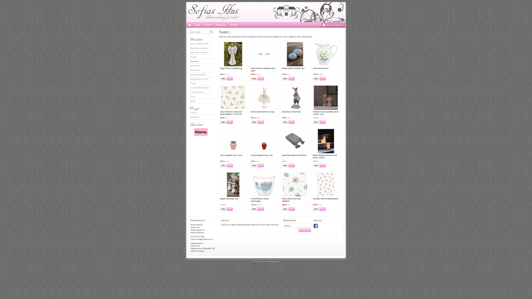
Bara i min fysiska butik (200, 43)
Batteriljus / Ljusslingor (200, 48)
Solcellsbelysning (197, 92)
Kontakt (233, 25)
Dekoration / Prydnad (199, 52)
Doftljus (194, 57)
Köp (230, 78)
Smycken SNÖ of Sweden (200, 87)
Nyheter (208, 25)
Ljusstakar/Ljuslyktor (199, 74)
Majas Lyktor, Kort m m (199, 79)
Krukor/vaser (196, 70)
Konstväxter (195, 65)
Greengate (195, 61)
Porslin (193, 83)
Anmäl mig (305, 230)
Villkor (197, 25)
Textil (193, 96)
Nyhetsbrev (221, 25)
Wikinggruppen (274, 261)
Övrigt (193, 101)
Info (223, 78)
